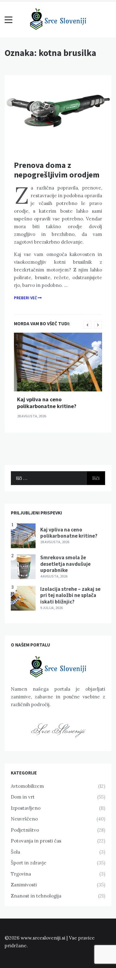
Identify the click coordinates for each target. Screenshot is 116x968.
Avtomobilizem (27, 786)
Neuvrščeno (24, 819)
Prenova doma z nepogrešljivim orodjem (57, 170)
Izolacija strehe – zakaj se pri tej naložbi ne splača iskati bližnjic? (70, 595)
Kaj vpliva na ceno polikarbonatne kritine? (46, 403)
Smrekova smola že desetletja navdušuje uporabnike (65, 564)
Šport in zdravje (28, 863)
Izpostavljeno (26, 808)
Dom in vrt (23, 797)
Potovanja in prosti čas (36, 841)
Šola (15, 852)
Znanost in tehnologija (36, 896)
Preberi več (26, 298)
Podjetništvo (25, 830)
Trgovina (21, 874)
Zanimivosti (24, 885)
